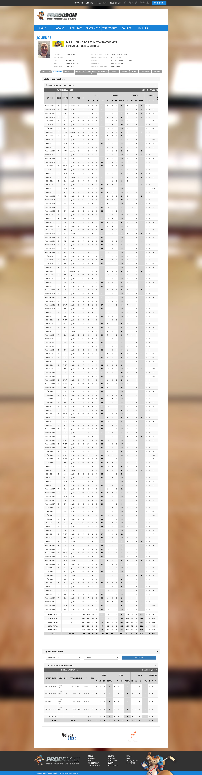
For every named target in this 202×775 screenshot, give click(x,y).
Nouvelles (78, 3)
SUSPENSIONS (145, 72)
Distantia (74, 773)
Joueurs (143, 28)
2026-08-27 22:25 (50, 709)
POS (78, 98)
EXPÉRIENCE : (96, 63)
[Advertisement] (123, 17)
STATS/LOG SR (57, 72)
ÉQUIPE (65, 98)
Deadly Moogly (90, 46)
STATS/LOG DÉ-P (91, 72)
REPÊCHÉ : (95, 60)
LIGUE (58, 98)
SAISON (50, 98)
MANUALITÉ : (59, 66)
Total (101, 101)
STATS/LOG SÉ (68, 72)
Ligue (42, 28)
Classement (93, 28)
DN (97, 101)
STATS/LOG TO (102, 72)
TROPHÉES (114, 72)
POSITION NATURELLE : (100, 66)
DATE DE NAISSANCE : (100, 54)
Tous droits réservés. (54, 773)
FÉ (88, 101)
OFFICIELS (157, 72)
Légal (98, 3)
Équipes (126, 28)
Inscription (113, 765)
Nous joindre (115, 3)
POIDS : (57, 63)
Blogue (89, 3)
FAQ (105, 3)
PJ (83, 98)
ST (72, 98)
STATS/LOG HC (46, 72)
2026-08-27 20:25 (50, 694)
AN (93, 101)
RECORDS (124, 72)
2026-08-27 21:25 (50, 701)
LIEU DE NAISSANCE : (99, 57)
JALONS (134, 72)
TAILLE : (57, 60)
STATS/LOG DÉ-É (80, 72)
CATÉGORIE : (59, 57)
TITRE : (57, 54)
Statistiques (109, 28)
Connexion (131, 763)
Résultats (76, 28)
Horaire (59, 28)
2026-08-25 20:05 (50, 687)
